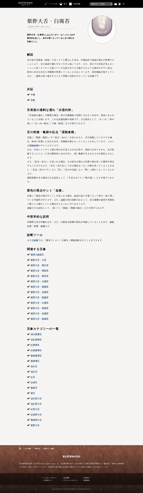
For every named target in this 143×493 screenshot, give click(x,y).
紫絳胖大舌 (36, 420)
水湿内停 (62, 119)
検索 (111, 4)
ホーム (20, 449)
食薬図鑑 (76, 4)
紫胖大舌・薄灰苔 (39, 276)
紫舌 (33, 393)
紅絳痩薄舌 (36, 350)
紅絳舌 (34, 382)
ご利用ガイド (47, 480)
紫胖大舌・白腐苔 (39, 303)
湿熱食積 (33, 145)
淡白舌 (34, 366)
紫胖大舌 (35, 425)
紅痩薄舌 (35, 345)
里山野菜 (25, 4)
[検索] (101, 3)
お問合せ (86, 478)
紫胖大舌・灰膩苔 (39, 292)
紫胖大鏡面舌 (37, 254)
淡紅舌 (34, 372)
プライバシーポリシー (71, 480)
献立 (65, 4)
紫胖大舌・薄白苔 (39, 265)
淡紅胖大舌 (36, 404)
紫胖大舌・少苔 (38, 260)
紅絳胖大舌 (36, 414)
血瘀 (33, 100)
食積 (42, 226)
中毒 (33, 94)
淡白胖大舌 (36, 398)
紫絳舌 (34, 388)
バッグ (115, 4)
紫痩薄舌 (35, 361)
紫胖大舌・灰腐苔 (39, 313)
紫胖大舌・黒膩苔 (39, 297)
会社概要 (66, 478)
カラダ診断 (53, 4)
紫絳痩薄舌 (36, 355)
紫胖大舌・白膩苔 (39, 281)
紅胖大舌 (35, 409)
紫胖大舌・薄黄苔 (39, 270)
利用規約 (86, 480)
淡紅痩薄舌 (36, 339)
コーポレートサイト (50, 478)
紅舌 (33, 377)
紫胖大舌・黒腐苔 (39, 319)
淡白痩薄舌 (36, 334)
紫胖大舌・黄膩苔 (39, 287)
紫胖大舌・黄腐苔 (39, 308)
